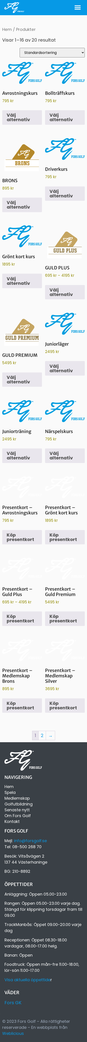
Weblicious (13, 1033)
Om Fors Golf (17, 815)
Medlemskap (17, 798)
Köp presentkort (20, 537)
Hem (7, 29)
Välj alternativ (18, 117)
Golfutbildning (18, 804)
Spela (10, 792)
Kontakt (12, 821)
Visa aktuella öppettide (27, 980)
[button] (77, 8)
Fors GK (12, 1003)
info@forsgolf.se (30, 840)
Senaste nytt (17, 810)
